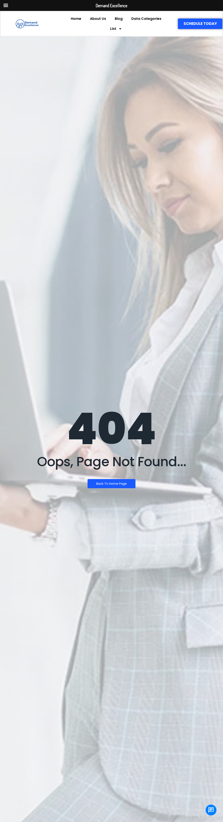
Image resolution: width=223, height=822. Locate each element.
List (113, 28)
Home (76, 18)
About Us (98, 18)
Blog (119, 18)
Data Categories (146, 18)
